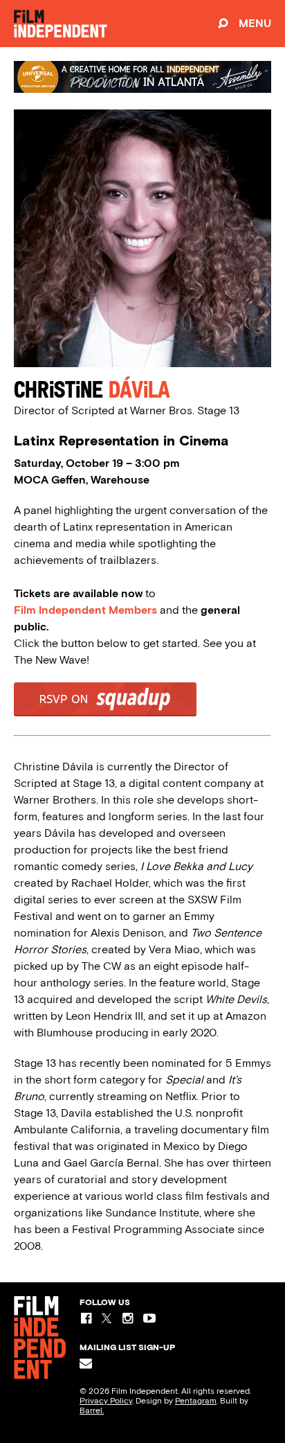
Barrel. (92, 1410)
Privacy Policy (106, 1401)
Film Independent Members (85, 610)
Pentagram (196, 1401)
